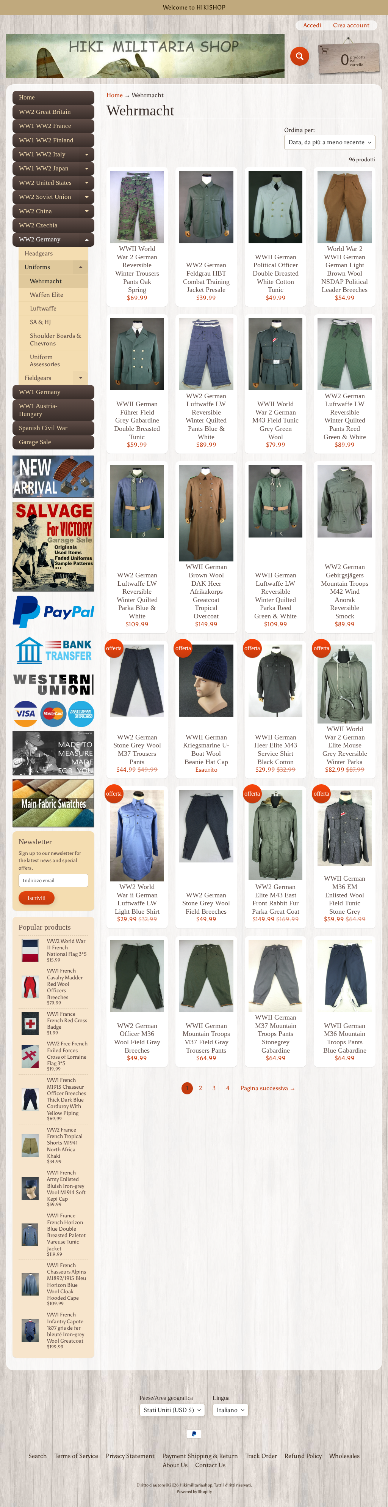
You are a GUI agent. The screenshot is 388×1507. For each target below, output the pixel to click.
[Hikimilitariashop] (145, 56)
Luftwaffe (43, 308)
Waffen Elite (46, 294)
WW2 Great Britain (45, 111)
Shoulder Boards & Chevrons (55, 339)
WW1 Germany (40, 392)
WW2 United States (56, 184)
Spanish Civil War (43, 428)
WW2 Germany (56, 241)
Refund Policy (303, 1456)
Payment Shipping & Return (200, 1456)
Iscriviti (36, 898)
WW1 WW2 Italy (56, 156)
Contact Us (210, 1465)
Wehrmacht (46, 281)
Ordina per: (299, 130)
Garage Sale (35, 442)
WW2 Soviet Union (56, 198)
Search (37, 1456)
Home (27, 97)
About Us (175, 1465)
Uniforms (56, 268)
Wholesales (344, 1456)
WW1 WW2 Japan (56, 170)
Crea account (351, 25)
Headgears (39, 253)
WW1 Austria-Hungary (38, 409)
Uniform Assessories (45, 360)
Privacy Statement (130, 1456)
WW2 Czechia (38, 225)
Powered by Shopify (194, 1491)
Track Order (261, 1456)
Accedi (312, 25)
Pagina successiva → (268, 1088)
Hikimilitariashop (196, 1485)
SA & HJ (40, 322)
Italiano (227, 1410)
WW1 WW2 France (45, 125)
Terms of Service (76, 1456)
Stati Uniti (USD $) (169, 1410)
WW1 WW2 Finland (46, 140)
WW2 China (56, 213)
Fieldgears (56, 379)
